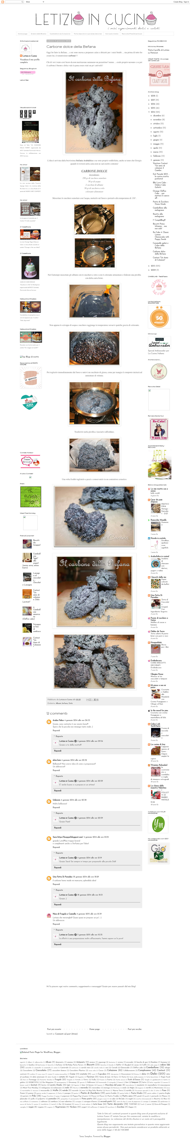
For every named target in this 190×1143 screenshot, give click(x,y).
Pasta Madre (137, 1093)
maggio (156, 144)
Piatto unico (127, 1096)
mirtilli (148, 1088)
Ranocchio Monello (158, 520)
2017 (153, 100)
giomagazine (61, 1082)
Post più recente (54, 1029)
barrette (23, 1065)
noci (83, 1090)
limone (91, 1085)
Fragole (58, 1080)
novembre (157, 120)
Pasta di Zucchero (90, 1093)
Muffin (55, 1091)
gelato (22, 1082)
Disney (136, 1074)
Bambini (154, 1062)
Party (60, 1093)
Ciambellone (152, 1067)
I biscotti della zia (158, 577)
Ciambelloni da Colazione (60, 34)
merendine (96, 1088)
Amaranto (60, 1062)
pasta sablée (152, 1093)
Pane (164, 1091)
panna (30, 1093)
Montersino (158, 1088)
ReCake (122, 1099)
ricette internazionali (143, 1099)
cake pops (153, 1065)
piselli (147, 1096)
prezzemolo (75, 1099)
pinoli (139, 1096)
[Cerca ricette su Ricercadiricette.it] (29, 357)
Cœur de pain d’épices (156, 501)
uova (149, 1104)
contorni (23, 1074)
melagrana (45, 1088)
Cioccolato (41, 1070)
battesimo (41, 1065)
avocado (129, 1062)
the (60, 1104)
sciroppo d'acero (90, 1101)
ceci (106, 1068)
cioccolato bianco (59, 1070)
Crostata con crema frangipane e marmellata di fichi (159, 715)
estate (62, 1077)
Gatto (165, 1080)
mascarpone (165, 1085)
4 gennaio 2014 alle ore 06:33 (77, 720)
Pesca (93, 1096)
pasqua (67, 1093)
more (168, 1088)
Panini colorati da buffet (165, 582)
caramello (47, 1068)
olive (157, 1090)
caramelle (37, 1068)
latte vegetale (155, 1082)
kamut (121, 1082)
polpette (41, 1099)
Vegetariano (60, 1107)
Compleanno (144, 1070)
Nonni (108, 1090)
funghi (147, 1080)
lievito (43, 1085)
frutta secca (120, 1080)
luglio (155, 136)
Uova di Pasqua (160, 1104)
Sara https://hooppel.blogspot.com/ (68, 837)
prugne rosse (102, 1099)
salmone (44, 1101)
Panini (22, 1093)
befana (65, 703)
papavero (51, 1093)
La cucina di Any (158, 744)
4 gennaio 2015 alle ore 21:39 (89, 914)
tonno (77, 1104)
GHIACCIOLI (34, 1082)
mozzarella (45, 1090)
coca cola (92, 1070)
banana (164, 1062)
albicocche (39, 1062)
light (68, 1085)
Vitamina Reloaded (159, 765)
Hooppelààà (156, 643)
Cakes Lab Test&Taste (155, 725)
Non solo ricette (111, 34)
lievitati (34, 1085)
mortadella (26, 1090)
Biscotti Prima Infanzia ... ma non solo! (160, 226)
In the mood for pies (159, 711)
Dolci (71, 703)
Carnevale (64, 1068)
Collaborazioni (129, 1070)
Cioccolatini (27, 1070)
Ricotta (157, 1099)
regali (130, 1099)
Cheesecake (125, 1068)
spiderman (164, 1101)
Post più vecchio (135, 1029)
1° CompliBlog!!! (159, 220)
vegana (41, 1107)
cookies (32, 1074)
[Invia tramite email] (87, 699)
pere (86, 1096)
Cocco (101, 1070)
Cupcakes (102, 1074)
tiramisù (68, 1104)
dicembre (157, 116)
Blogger (107, 1137)
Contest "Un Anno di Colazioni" (37, 642)
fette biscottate (152, 1077)
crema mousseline (61, 1074)
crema (50, 1074)
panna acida (41, 1093)
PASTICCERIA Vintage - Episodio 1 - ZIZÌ (165, 509)
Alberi (30, 1062)
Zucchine (120, 1107)
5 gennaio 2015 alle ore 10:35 (89, 935)
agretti (22, 1062)
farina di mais (104, 1077)
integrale (112, 1082)
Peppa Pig (77, 1096)
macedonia (130, 1085)
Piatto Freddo (113, 1096)
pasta (76, 1093)
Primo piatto (87, 1099)
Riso (165, 1099)
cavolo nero (85, 1068)
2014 (153, 112)
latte (144, 1082)
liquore (99, 1085)
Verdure (73, 1107)
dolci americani (38, 1077)
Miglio (132, 1088)
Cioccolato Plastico (77, 1070)
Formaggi (32, 1080)
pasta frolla (124, 1093)
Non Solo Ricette (95, 1090)
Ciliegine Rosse (157, 674)
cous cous (41, 1074)
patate (25, 1096)
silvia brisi (57, 760)
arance (92, 1062)
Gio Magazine (47, 1082)
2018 (153, 96)
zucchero (111, 1107)
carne (56, 1068)
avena (120, 1062)
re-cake (112, 1099)
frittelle (78, 1080)
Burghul (128, 1065)
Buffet (118, 1065)
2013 (153, 266)
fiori (24, 1080)
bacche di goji (142, 1062)
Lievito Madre (56, 1085)
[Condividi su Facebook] (95, 699)
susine (36, 1104)
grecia (82, 1082)
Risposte (59, 736)
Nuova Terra (118, 1090)
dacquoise (115, 1074)
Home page (22, 34)
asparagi (101, 1062)
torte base (97, 1104)
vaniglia (23, 1107)
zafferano (93, 1107)
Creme (72, 1074)
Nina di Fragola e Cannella (64, 914)
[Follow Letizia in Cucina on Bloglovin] (27, 74)
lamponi (135, 1082)
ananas (70, 1062)
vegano (49, 1107)
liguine (76, 1085)
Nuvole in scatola (158, 538)
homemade (103, 1082)
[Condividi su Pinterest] (97, 699)
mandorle (140, 1085)
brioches (104, 1065)
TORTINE (133, 1104)
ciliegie (167, 1068)
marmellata (152, 1085)
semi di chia (121, 1101)
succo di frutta (25, 1104)
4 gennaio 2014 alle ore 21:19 (89, 858)
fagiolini (81, 1077)
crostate (83, 1074)
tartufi (53, 1104)
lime (83, 1085)
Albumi (58, 703)
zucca (102, 1107)
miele (124, 1088)
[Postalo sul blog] (90, 699)
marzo (156, 152)
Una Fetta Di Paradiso (62, 877)
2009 (153, 270)
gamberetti (157, 1080)
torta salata (86, 1104)
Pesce (102, 1096)
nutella (128, 1090)
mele (67, 1088)
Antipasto (80, 1062)
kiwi (127, 1082)
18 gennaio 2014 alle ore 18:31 (90, 895)
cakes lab (165, 1065)
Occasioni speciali (141, 1090)
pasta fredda (111, 1093)
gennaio (157, 160)
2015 (153, 108)
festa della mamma (136, 1077)
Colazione (112, 1070)
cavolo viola (98, 1068)
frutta (109, 1080)
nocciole (75, 1090)
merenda (84, 1088)
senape (145, 1101)
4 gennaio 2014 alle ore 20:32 (74, 760)
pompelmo (64, 1099)
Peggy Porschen (47, 1096)
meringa (107, 1088)
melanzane (57, 1088)
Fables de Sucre (158, 631)
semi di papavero (134, 1101)
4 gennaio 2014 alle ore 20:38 (73, 800)
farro (116, 1077)
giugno (156, 140)
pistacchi (155, 1096)
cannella (28, 1068)
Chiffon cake (138, 1068)
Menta (75, 1088)
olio (152, 1090)
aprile (156, 148)
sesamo (154, 1101)
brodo (111, 1065)
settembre (158, 128)
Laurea (165, 1082)
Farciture (90, 1077)
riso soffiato (24, 1101)
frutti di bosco (134, 1080)
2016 (153, 104)
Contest (161, 1070)
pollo (33, 1099)
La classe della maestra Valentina (158, 787)
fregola (69, 1080)
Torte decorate (115, 1104)
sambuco (54, 1101)
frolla (94, 1080)
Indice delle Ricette (38, 34)
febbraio (157, 156)
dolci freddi (52, 1077)
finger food (165, 1077)
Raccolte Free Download (132, 34)
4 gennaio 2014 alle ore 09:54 (90, 741)
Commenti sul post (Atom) (66, 1034)
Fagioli (71, 1077)
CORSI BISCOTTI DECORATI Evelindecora (158, 665)
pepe (58, 1096)
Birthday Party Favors (74, 1065)
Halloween (91, 1082)
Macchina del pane (113, 1085)
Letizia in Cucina (66, 741)
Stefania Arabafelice (84, 160)
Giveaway (72, 1082)
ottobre (156, 124)
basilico (32, 1065)
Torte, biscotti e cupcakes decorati (88, 34)
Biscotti (90, 1065)
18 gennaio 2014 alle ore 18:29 (86, 877)
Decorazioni (126, 1074)
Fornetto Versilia (46, 1080)
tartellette (44, 1104)
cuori (93, 1074)
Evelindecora (156, 661)
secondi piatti (106, 1102)
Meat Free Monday (30, 1088)
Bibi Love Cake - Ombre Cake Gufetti (160, 185)
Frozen (102, 1080)
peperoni (65, 1096)
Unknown (56, 800)
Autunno (112, 1062)
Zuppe (131, 1107)
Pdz (34, 1096)
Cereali (114, 1068)
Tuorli (142, 1104)
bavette (51, 1065)
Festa (124, 1077)
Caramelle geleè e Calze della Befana (160, 245)
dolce (144, 1074)
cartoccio (75, 1068)
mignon (140, 1088)
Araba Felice (58, 720)
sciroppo (78, 1101)
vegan (31, 1107)
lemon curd (24, 1085)
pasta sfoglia (164, 1093)
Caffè (144, 1065)
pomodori (52, 1099)
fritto (86, 1080)
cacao (136, 1065)
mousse (35, 1090)
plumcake (23, 1099)
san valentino (66, 1101)
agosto (156, 132)
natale (65, 1091)
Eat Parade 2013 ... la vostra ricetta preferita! (161, 176)
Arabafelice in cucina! (160, 556)
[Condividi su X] (92, 699)
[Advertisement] (94, 1008)
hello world (155, 493)
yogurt (84, 1107)
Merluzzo (116, 1088)
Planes (164, 1096)
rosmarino (34, 1101)
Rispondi (56, 731)
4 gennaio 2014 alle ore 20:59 (90, 781)
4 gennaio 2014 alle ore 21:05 (96, 837)
